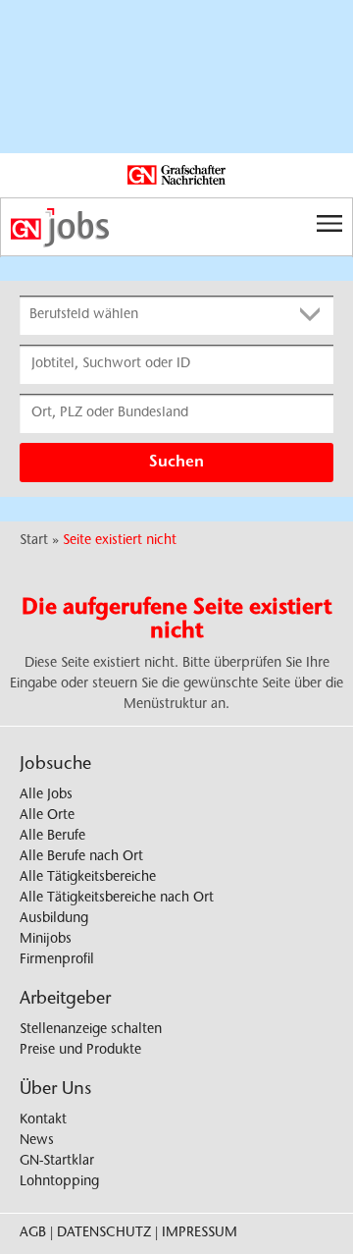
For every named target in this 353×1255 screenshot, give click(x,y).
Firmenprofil (57, 960)
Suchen (176, 462)
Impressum (199, 1233)
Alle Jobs (46, 795)
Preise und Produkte (80, 1051)
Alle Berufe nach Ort (81, 857)
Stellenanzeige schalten (91, 1030)
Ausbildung (54, 919)
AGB (33, 1233)
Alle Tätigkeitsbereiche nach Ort (117, 898)
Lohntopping (59, 1182)
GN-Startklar (57, 1162)
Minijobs (46, 940)
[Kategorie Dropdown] (313, 315)
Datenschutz (104, 1233)
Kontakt (43, 1120)
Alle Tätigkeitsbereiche (88, 878)
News (37, 1141)
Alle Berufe (52, 837)
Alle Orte (47, 816)
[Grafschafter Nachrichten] (176, 176)
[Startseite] (176, 227)
